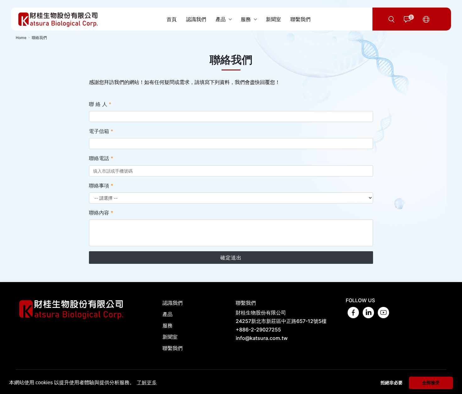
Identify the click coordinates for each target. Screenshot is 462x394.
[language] (426, 19)
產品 (167, 314)
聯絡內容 (101, 212)
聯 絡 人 (100, 104)
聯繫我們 (172, 348)
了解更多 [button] (147, 382)
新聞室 (170, 337)
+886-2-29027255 (258, 329)
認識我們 (172, 303)
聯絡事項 (101, 185)
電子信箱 (101, 131)
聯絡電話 (101, 158)
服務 (167, 325)
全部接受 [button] (431, 382)
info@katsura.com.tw (262, 338)
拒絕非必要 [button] (392, 382)
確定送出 (231, 257)
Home (21, 37)
